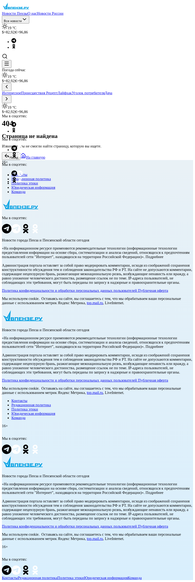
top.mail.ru (95, 303)
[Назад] (6, 87)
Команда (18, 192)
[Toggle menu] (6, 64)
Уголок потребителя (88, 93)
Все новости (13, 21)
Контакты (19, 401)
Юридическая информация (33, 187)
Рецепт (52, 93)
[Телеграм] (16, 42)
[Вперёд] (6, 99)
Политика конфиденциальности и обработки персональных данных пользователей (69, 291)
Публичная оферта (153, 291)
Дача (108, 93)
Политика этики (24, 409)
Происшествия (33, 93)
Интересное (11, 93)
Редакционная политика (31, 405)
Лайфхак (65, 93)
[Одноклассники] (16, 47)
